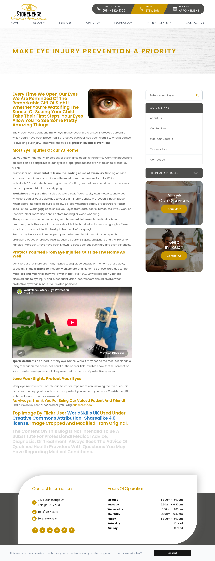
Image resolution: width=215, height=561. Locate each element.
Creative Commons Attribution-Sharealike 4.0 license (64, 420)
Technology (123, 22)
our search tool (82, 405)
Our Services (158, 128)
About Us (156, 118)
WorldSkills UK (83, 413)
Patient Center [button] (158, 22)
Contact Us (195, 22)
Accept (172, 553)
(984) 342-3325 (48, 512)
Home (15, 22)
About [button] (38, 22)
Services (65, 22)
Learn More (174, 209)
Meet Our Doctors (161, 139)
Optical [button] (92, 22)
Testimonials (158, 149)
